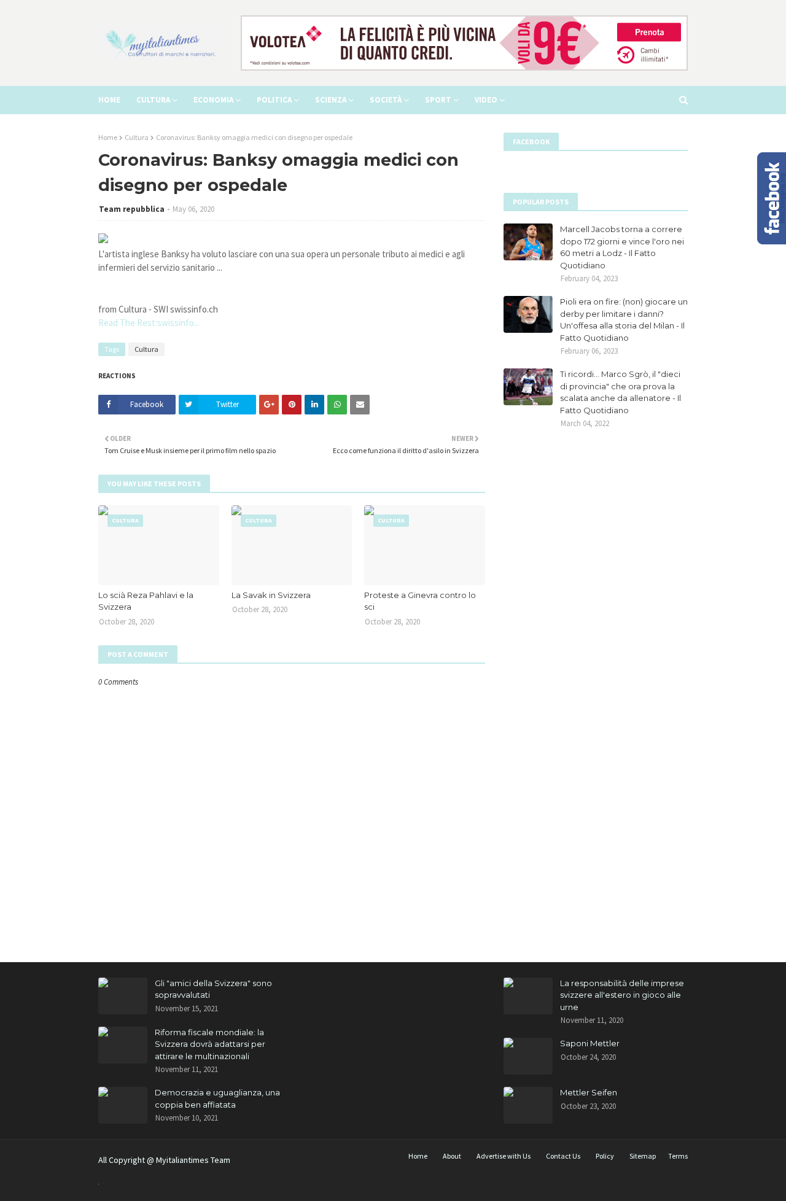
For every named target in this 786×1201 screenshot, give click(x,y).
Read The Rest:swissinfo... (149, 322)
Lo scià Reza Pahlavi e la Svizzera (145, 601)
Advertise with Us (504, 1155)
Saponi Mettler (590, 1043)
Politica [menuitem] (274, 100)
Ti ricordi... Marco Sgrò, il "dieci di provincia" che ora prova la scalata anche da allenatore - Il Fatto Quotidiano (620, 392)
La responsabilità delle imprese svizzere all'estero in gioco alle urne (622, 995)
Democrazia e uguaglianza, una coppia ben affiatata (217, 1098)
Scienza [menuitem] (330, 100)
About (452, 1155)
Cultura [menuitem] (153, 100)
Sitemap (642, 1155)
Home (107, 137)
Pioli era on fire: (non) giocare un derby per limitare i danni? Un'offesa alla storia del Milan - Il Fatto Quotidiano (624, 320)
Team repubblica (132, 209)
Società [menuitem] (386, 100)
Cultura (137, 137)
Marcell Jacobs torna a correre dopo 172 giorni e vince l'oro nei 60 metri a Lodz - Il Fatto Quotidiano (622, 247)
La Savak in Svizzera (271, 595)
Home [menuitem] (109, 100)
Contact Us (563, 1155)
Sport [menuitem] (438, 100)
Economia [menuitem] (213, 100)
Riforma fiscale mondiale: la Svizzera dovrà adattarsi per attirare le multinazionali (210, 1044)
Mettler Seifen (588, 1092)
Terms (678, 1155)
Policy (605, 1155)
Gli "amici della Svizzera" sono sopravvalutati (213, 989)
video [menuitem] (486, 100)
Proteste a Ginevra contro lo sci (420, 601)
